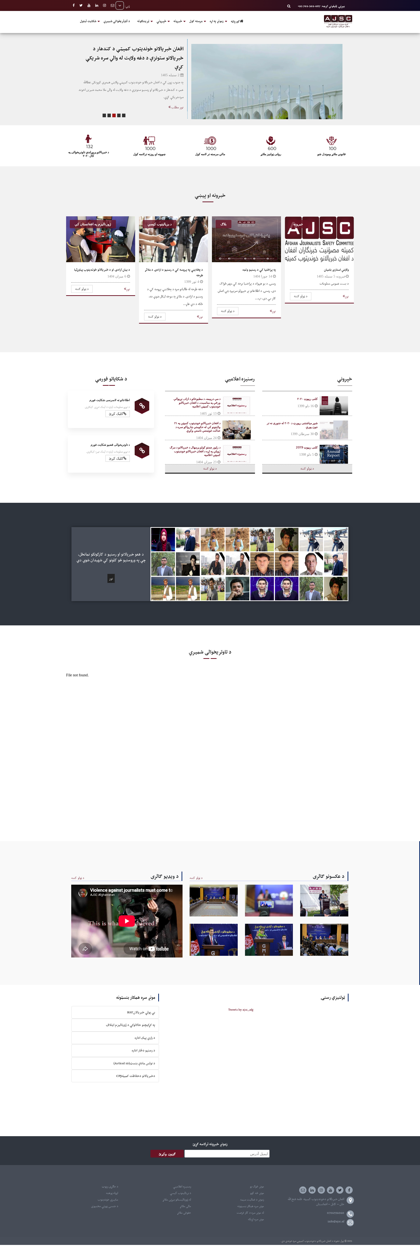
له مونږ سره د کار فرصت (250, 1212)
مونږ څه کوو (257, 1193)
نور (347, 296)
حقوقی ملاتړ (184, 1212)
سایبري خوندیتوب (108, 1199)
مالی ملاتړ (185, 1206)
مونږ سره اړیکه (256, 1219)
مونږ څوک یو (257, 1186)
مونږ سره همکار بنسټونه (250, 1206)
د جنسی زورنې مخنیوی (104, 1206)
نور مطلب (177, 98)
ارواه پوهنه (112, 1193)
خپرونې (161, 21)
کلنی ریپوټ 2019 (307, 447)
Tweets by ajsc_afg (241, 1009)
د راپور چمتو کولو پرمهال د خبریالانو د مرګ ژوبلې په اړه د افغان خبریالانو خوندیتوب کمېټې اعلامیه (195, 451)
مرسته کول (195, 21)
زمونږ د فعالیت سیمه (252, 1199)
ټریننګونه (143, 21)
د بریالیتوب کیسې (180, 1193)
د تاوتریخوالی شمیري (117, 21)
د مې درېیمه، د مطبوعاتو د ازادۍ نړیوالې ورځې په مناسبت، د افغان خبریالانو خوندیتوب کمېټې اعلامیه (197, 402)
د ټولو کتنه (300, 296)
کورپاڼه (235, 21)
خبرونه (178, 21)
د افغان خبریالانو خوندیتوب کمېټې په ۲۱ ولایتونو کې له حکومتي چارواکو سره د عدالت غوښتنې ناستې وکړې (197, 426)
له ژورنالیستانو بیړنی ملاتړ (176, 1199)
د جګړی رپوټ (110, 1186)
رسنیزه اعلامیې (182, 1186)
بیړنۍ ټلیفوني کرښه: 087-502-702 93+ (321, 6)
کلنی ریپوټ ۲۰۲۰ (307, 399)
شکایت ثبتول (88, 21)
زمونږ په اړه (217, 21)
